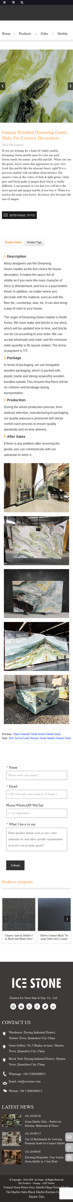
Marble (62, 34)
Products (25, 34)
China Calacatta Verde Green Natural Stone (37, 734)
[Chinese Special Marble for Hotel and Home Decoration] (18, 914)
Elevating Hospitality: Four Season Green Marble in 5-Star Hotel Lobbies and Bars (44, 1161)
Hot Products (24, 1183)
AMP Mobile (48, 1183)
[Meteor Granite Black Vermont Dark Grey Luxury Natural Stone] (54, 914)
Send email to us (22, 215)
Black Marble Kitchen (41, 1192)
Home (6, 34)
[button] (70, 86)
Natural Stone (12, 1187)
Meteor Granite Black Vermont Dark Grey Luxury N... (54, 937)
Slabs (44, 34)
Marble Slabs (19, 1192)
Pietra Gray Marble (33, 1187)
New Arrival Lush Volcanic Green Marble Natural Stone (40, 738)
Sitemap (36, 1183)
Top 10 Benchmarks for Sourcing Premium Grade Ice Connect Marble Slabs (45, 1143)
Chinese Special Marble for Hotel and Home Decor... (19, 937)
